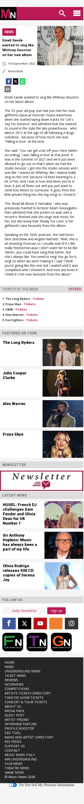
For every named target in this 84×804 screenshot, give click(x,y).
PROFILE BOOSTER (19, 728)
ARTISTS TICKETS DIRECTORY (27, 693)
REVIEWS (11, 680)
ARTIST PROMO (17, 719)
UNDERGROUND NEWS (22, 671)
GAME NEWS (14, 772)
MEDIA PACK (14, 711)
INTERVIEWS (14, 684)
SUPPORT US (15, 746)
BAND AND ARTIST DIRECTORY (29, 737)
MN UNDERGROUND (21, 759)
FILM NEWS (13, 763)
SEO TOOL (13, 733)
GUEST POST (15, 715)
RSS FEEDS (13, 741)
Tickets (38, 299)
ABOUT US (13, 706)
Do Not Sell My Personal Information (46, 785)
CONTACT (12, 750)
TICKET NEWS (15, 675)
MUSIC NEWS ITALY (20, 755)
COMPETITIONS (17, 689)
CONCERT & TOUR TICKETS (26, 702)
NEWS (9, 667)
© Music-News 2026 (20, 777)
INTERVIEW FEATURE (21, 724)
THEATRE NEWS (17, 768)
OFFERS (74, 289)
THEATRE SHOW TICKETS (24, 697)
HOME (9, 662)
